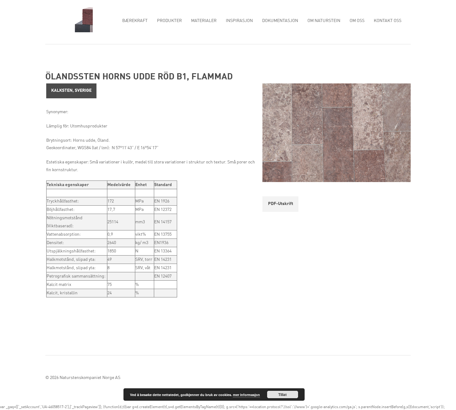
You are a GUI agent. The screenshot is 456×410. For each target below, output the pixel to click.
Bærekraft (135, 21)
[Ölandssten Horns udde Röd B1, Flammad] (336, 134)
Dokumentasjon (280, 21)
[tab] (71, 90)
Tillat (282, 394)
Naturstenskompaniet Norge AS (90, 378)
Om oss (357, 21)
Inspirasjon (239, 21)
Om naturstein (323, 21)
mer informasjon (246, 394)
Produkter (169, 21)
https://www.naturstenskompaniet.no (69, 19)
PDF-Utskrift (280, 204)
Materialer (204, 21)
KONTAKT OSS (387, 21)
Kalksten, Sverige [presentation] (71, 90)
